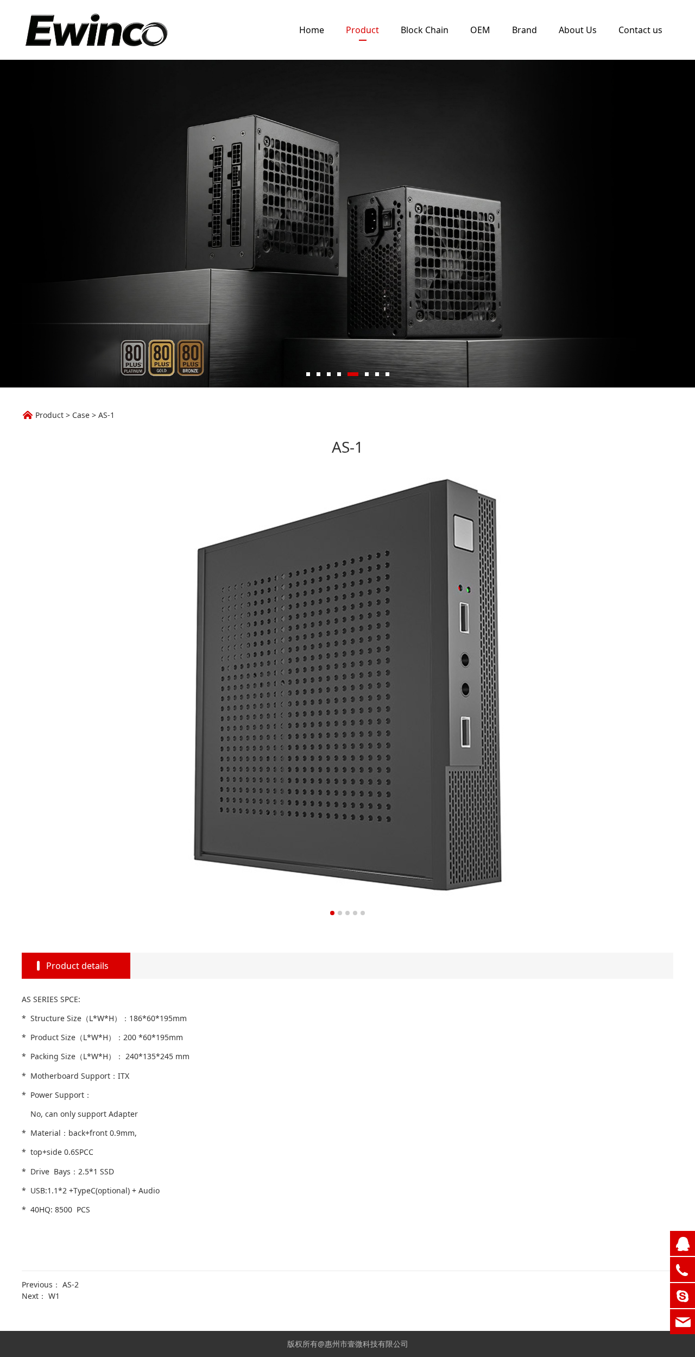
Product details (77, 966)
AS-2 (70, 1284)
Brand (524, 30)
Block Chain (424, 30)
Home (311, 30)
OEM (480, 30)
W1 (54, 1296)
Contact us (640, 30)
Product (362, 30)
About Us (578, 30)
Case (81, 415)
